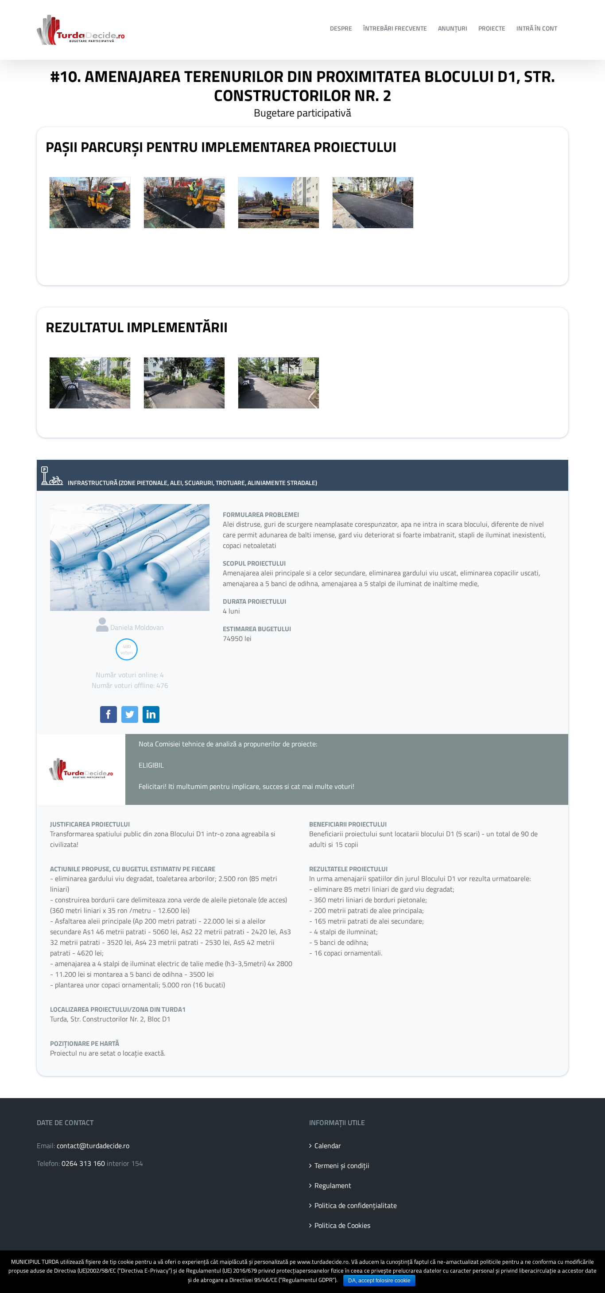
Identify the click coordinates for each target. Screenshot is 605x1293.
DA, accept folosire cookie (379, 1280)
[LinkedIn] (151, 714)
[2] (184, 202)
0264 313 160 (83, 1163)
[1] (90, 202)
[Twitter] (129, 714)
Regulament (332, 1185)
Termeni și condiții (341, 1165)
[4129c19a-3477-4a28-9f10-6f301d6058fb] (278, 202)
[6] (278, 382)
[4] (90, 382)
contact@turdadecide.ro (93, 1145)
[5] (184, 382)
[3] (373, 202)
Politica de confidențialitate (355, 1205)
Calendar (327, 1145)
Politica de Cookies (342, 1225)
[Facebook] (108, 714)
